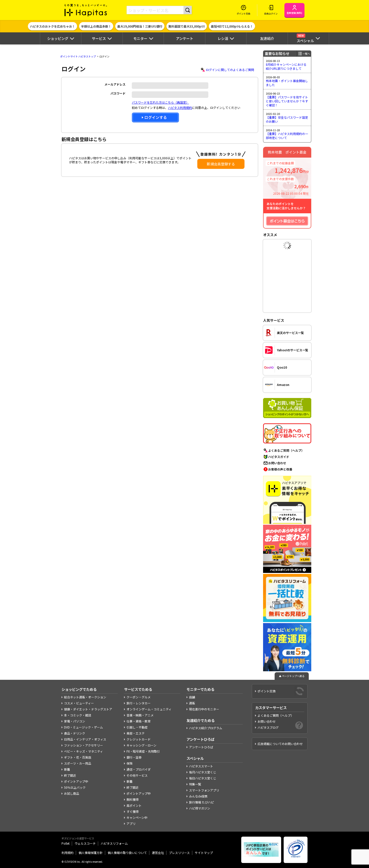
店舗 (192, 697)
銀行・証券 (134, 757)
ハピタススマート (201, 766)
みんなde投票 (198, 796)
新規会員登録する (221, 163)
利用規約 (68, 852)
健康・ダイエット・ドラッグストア (88, 709)
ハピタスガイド (278, 456)
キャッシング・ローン (141, 745)
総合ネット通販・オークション (85, 697)
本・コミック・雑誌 (77, 715)
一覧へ (306, 53)
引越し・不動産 (137, 727)
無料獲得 (133, 799)
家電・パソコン (74, 721)
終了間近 (70, 775)
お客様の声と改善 (280, 469)
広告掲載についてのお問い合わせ (280, 744)
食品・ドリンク (74, 733)
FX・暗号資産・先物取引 (143, 751)
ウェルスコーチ (85, 843)
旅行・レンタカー (139, 703)
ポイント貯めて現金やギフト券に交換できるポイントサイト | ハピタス (85, 10)
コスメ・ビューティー (79, 703)
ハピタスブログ (268, 727)
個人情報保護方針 (91, 852)
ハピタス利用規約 (180, 107)
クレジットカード (139, 739)
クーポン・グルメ (139, 697)
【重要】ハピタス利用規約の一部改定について (287, 135)
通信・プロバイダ (139, 769)
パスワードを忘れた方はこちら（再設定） (160, 102)
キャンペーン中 (137, 817)
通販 (192, 703)
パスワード (118, 93)
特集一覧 (195, 784)
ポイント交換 (267, 691)
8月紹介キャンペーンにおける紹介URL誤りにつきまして (286, 66)
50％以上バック (75, 787)
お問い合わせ (277, 463)
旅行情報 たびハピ (201, 802)
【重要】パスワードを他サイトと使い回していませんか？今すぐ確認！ (287, 101)
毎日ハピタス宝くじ (202, 778)
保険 (130, 763)
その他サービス (137, 775)
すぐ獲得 (133, 811)
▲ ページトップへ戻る (291, 676)
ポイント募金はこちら (287, 221)
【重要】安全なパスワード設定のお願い (287, 119)
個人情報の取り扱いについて (127, 852)
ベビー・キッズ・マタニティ (83, 751)
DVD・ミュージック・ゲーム (83, 727)
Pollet (66, 843)
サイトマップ (204, 852)
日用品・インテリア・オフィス (85, 739)
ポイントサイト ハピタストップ (78, 56)
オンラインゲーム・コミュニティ (149, 709)
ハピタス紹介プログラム (205, 728)
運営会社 (158, 852)
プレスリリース (179, 852)
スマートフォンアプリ (204, 790)
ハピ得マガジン (199, 808)
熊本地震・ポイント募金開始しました (287, 83)
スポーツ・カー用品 (77, 763)
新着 (67, 769)
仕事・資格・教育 (139, 721)
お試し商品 (71, 793)
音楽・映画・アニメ (140, 715)
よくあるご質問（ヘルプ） (286, 450)
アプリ (131, 823)
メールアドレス (115, 84)
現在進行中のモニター (204, 709)
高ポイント (134, 805)
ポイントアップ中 (76, 781)
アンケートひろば (201, 747)
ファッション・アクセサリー (83, 745)
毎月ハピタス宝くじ (202, 772)
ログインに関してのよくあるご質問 (230, 70)
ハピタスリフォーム (114, 843)
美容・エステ (136, 733)
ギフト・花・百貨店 (77, 757)
